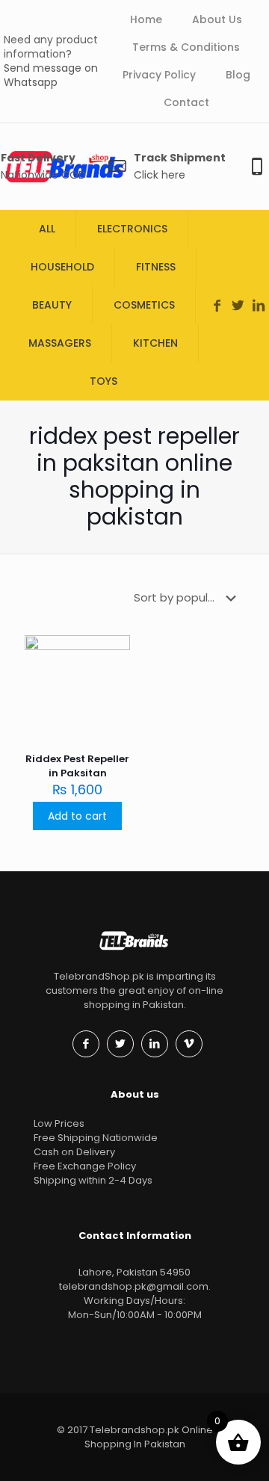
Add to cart (77, 815)
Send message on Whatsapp (51, 75)
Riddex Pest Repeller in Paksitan (77, 766)
